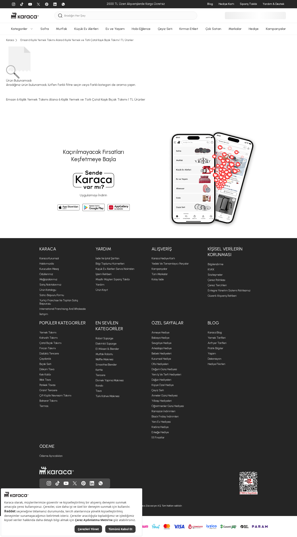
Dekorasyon (214, 358)
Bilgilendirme (215, 264)
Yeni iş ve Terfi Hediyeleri (166, 374)
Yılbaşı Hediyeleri (162, 400)
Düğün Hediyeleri (161, 379)
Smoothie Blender (106, 364)
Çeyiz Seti (158, 390)
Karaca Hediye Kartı (163, 258)
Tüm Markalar (160, 274)
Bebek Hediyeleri (162, 353)
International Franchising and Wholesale (62, 309)
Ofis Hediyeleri (160, 364)
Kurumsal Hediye (161, 358)
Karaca (47, 249)
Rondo (99, 385)
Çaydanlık (45, 358)
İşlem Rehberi (104, 274)
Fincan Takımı (47, 348)
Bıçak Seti (45, 364)
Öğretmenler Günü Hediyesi (168, 406)
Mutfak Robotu (104, 354)
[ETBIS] (241, 483)
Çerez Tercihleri (217, 285)
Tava (98, 391)
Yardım (103, 249)
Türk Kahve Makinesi (107, 396)
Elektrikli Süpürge (106, 343)
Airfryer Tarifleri (217, 343)
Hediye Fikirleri (216, 364)
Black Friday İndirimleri (165, 416)
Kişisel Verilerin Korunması (225, 251)
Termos (43, 406)
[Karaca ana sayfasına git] (56, 470)
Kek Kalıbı (45, 374)
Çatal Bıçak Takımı (50, 343)
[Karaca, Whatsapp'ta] (100, 483)
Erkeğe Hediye (160, 432)
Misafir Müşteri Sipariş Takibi (113, 279)
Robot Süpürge (104, 338)
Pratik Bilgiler (215, 348)
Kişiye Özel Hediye (163, 385)
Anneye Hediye (160, 332)
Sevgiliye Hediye (161, 343)
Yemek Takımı (47, 332)
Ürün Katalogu (47, 290)
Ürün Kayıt (102, 290)
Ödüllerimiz (46, 274)
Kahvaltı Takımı (48, 337)
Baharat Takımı (48, 400)
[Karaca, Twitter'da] (75, 483)
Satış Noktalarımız (50, 284)
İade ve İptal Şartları (107, 258)
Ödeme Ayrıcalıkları (51, 456)
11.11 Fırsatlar (158, 437)
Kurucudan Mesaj (49, 269)
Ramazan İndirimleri (163, 411)
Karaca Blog (215, 332)
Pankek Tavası (47, 385)
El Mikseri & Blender (107, 349)
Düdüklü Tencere (49, 353)
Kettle (99, 370)
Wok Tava (45, 379)
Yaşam (212, 353)
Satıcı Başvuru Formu (51, 295)
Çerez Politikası (216, 280)
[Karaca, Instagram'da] (49, 483)
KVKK (211, 269)
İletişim (43, 314)
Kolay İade (158, 279)
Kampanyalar (159, 269)
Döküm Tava (46, 369)
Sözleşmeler (215, 274)
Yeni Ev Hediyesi (161, 422)
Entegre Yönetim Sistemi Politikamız (229, 290)
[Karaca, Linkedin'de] (92, 483)
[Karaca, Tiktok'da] (57, 483)
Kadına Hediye (160, 427)
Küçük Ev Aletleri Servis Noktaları (115, 269)
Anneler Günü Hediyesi (165, 395)
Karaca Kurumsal (49, 258)
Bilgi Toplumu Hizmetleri (110, 263)
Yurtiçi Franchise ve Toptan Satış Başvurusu (58, 302)
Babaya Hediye (160, 337)
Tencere (100, 375)
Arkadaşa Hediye (162, 348)
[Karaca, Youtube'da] (66, 483)
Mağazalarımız (48, 279)
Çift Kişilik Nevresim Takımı (55, 395)
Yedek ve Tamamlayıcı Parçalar (170, 263)
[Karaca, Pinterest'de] (83, 483)
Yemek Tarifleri (217, 337)
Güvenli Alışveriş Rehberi (222, 295)
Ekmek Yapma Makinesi (110, 380)
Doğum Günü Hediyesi (164, 369)
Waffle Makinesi (104, 359)
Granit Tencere (48, 390)
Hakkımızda (46, 263)
